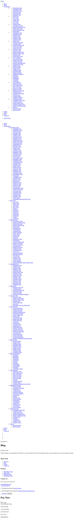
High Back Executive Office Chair (21, 305)
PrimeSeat (15, 237)
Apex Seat (15, 304)
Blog (5, 114)
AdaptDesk (16, 79)
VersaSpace (16, 81)
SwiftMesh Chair (17, 160)
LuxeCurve (16, 211)
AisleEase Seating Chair (19, 104)
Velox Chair (16, 214)
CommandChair (17, 231)
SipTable (15, 379)
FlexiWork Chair (17, 273)
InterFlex (15, 362)
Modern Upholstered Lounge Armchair (22, 338)
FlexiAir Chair (16, 186)
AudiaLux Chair (17, 422)
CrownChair (16, 236)
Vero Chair (15, 21)
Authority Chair (17, 258)
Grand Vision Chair (18, 56)
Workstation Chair (17, 32)
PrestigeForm (16, 400)
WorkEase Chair (17, 38)
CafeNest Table (17, 382)
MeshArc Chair (17, 180)
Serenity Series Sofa (18, 60)
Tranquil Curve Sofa (18, 330)
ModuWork (16, 77)
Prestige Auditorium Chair (19, 106)
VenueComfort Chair (18, 103)
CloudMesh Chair (17, 177)
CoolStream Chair (17, 173)
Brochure (4, 493)
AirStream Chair (17, 138)
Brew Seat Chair (17, 86)
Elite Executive (16, 110)
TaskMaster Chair (17, 34)
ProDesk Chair (16, 35)
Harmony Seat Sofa (18, 328)
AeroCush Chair (17, 191)
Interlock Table (16, 348)
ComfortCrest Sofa (17, 61)
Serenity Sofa (16, 316)
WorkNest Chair (17, 277)
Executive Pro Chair (18, 26)
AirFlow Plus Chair (18, 189)
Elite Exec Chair (17, 50)
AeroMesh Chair (17, 9)
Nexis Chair (16, 19)
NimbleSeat (16, 215)
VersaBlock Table (17, 352)
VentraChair (16, 175)
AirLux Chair (16, 197)
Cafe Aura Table (17, 378)
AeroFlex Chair (17, 135)
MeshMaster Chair (17, 140)
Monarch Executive (18, 254)
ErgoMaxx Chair (17, 279)
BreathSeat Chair (17, 182)
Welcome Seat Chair (18, 42)
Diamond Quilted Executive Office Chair (23, 262)
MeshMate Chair (17, 171)
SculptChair (16, 218)
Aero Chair (15, 17)
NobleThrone (16, 240)
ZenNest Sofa (16, 323)
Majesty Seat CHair (18, 243)
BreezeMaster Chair (18, 174)
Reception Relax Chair (18, 45)
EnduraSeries (16, 395)
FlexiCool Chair (17, 12)
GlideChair (15, 213)
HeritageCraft (16, 397)
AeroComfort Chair (18, 157)
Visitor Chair (16, 41)
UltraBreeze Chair (17, 153)
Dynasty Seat (16, 235)
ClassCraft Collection (18, 393)
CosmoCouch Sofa (17, 334)
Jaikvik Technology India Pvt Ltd (26, 491)
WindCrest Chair (17, 184)
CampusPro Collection (18, 93)
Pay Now (10, 493)
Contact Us (6, 465)
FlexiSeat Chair (17, 145)
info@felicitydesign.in (6, 484)
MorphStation (16, 364)
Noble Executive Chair (18, 53)
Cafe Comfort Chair (18, 85)
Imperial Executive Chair (19, 27)
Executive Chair (17, 49)
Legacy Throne (16, 233)
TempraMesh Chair (17, 162)
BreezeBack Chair (17, 137)
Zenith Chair (16, 20)
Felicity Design (17, 488)
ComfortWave (16, 419)
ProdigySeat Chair (17, 275)
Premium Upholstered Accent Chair (21, 384)
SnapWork (15, 363)
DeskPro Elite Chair (18, 272)
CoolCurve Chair (17, 151)
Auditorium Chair (17, 99)
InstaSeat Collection (18, 97)
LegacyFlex (16, 403)
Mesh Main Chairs (17, 8)
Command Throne (17, 250)
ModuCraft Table (17, 72)
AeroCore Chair (17, 169)
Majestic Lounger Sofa (18, 331)
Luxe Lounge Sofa (17, 59)
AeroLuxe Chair (17, 185)
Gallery (5, 112)
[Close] (1, 501)
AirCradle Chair (17, 155)
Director (15, 107)
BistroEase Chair (17, 83)
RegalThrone (16, 31)
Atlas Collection (17, 407)
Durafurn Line (16, 95)
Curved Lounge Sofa (18, 337)
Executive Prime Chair (18, 242)
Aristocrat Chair (17, 260)
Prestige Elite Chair (17, 28)
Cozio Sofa (15, 322)
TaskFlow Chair (17, 276)
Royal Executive (17, 108)
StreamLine (16, 210)
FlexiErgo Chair (17, 283)
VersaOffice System (18, 368)
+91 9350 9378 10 (5, 485)
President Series (17, 24)
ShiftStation (16, 78)
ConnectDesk (16, 366)
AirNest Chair (16, 148)
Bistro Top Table (17, 89)
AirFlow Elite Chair (18, 141)
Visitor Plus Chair (17, 48)
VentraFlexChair (17, 193)
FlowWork (15, 367)
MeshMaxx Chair (17, 152)
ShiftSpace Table (17, 70)
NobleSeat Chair (17, 249)
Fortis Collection (17, 399)
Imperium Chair (17, 228)
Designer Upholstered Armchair (20, 294)
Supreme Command (18, 253)
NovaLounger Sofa (17, 335)
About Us (6, 461)
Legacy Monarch (17, 261)
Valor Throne (16, 255)
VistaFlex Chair (17, 421)
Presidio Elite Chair (17, 247)
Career (5, 111)
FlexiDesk (15, 75)
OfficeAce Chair (17, 280)
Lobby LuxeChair (17, 46)
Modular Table (16, 66)
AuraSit (15, 217)
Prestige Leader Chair (18, 52)
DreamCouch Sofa (17, 319)
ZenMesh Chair (17, 149)
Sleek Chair (16, 16)
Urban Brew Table (17, 381)
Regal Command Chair (18, 30)
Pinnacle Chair (16, 55)
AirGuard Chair (17, 13)
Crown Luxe (16, 251)
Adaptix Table (16, 68)
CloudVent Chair (17, 192)
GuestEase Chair (17, 44)
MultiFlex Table (17, 349)
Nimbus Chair (16, 166)
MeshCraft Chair (17, 167)
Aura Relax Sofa (17, 324)
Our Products (7, 6)
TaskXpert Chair (17, 39)
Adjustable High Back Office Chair (21, 199)
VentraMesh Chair (17, 144)
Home (5, 4)
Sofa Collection (17, 57)
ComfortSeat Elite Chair (19, 100)
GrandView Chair (17, 101)
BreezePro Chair (17, 146)
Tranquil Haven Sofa (18, 64)
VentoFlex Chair (17, 164)
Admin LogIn (7, 118)
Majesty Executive (17, 232)
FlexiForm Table (17, 67)
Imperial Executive (17, 239)
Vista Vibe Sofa (17, 333)
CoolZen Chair (16, 195)
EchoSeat (15, 418)
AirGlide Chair (16, 178)
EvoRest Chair (16, 417)
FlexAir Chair (16, 156)
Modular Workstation (18, 74)
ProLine (15, 396)
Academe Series (17, 96)
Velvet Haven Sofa (17, 317)
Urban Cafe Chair (17, 88)
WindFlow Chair (17, 170)
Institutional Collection (18, 90)
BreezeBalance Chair (18, 188)
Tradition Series (17, 404)
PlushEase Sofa (17, 326)
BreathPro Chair (17, 196)
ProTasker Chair (17, 282)
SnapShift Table (17, 71)
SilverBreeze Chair (17, 10)
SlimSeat (15, 209)
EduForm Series (17, 92)
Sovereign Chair (17, 246)
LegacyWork (16, 406)
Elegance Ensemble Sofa (19, 63)
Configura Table (17, 351)
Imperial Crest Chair (18, 244)
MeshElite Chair (17, 15)
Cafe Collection (17, 82)
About (5, 5)
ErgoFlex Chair (17, 37)
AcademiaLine (16, 402)
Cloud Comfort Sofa (18, 315)
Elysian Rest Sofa (17, 320)
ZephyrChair (16, 181)
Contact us (6, 115)
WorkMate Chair (17, 284)
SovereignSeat (16, 229)
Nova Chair (16, 23)
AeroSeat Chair (17, 163)
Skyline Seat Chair (17, 142)
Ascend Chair (16, 257)
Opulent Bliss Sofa (17, 327)
